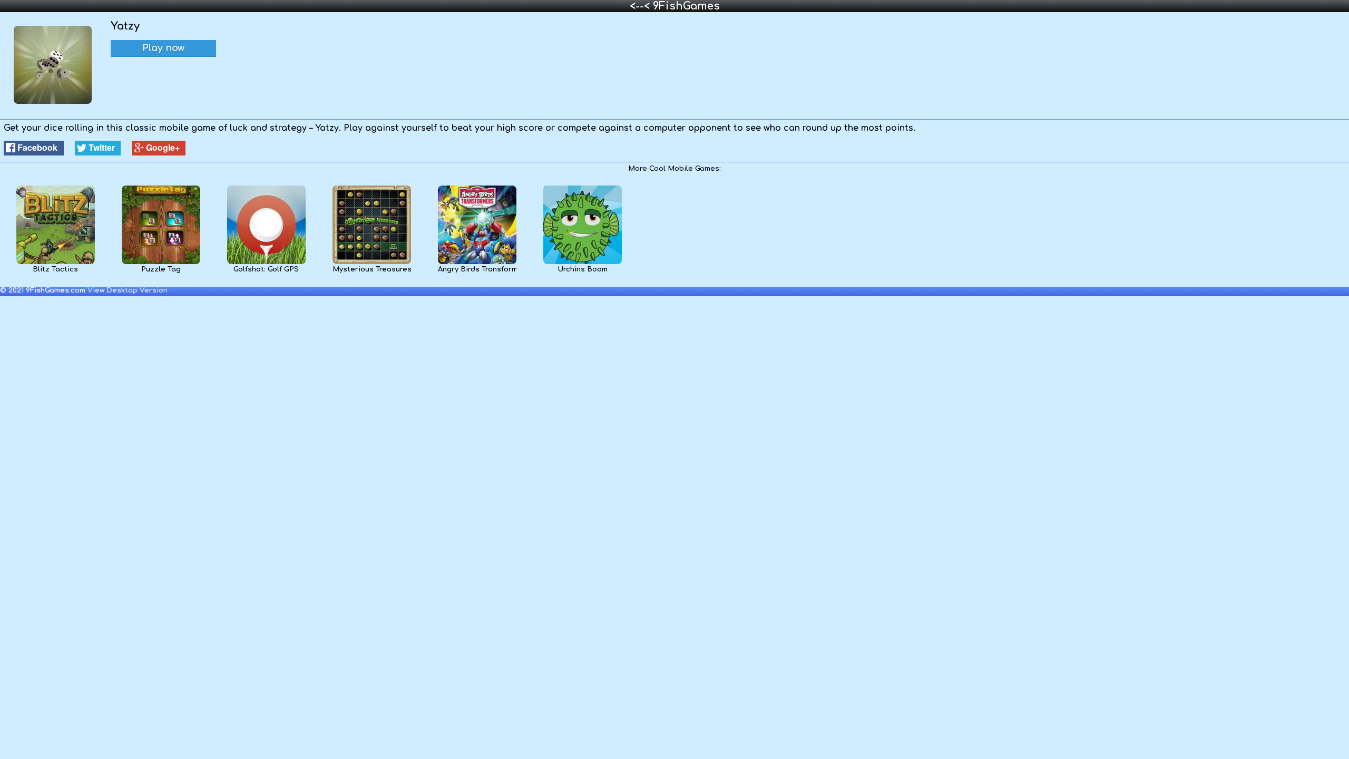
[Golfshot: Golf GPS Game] (266, 262)
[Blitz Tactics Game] (55, 262)
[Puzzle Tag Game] (161, 262)
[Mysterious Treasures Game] (372, 262)
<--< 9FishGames (675, 6)
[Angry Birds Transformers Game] (477, 262)
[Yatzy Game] (53, 101)
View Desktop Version (127, 290)
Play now (163, 48)
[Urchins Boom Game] (582, 262)
